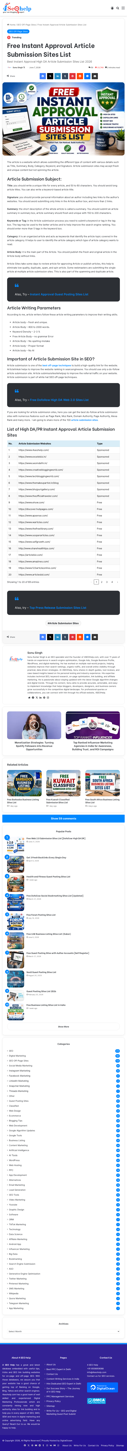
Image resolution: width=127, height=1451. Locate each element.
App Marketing (16, 1308)
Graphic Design (16, 1209)
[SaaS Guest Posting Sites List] (15, 979)
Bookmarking (15, 1259)
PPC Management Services (60, 1396)
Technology (15, 1229)
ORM (11, 1219)
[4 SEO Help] (17, 8)
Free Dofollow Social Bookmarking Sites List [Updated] (54, 895)
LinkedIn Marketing (19, 1081)
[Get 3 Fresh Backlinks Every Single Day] (15, 864)
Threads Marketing (18, 1091)
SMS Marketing (16, 1288)
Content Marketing (18, 1145)
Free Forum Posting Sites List (41, 914)
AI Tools (13, 1155)
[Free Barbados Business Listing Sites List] (24, 783)
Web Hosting (15, 1165)
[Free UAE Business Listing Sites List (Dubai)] (15, 940)
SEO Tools (14, 1195)
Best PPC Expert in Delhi (58, 1369)
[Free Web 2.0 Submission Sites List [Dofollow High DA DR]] (15, 845)
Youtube (13, 1204)
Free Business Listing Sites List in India (46, 1004)
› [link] (117, 582)
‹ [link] (91, 582)
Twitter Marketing (17, 1278)
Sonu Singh (18, 67)
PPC (11, 1170)
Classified (14, 1106)
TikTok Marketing (17, 1224)
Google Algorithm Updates (22, 1130)
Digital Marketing (17, 1056)
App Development (18, 1175)
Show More (63, 1026)
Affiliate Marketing (18, 1239)
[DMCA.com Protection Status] (96, 1403)
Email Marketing (17, 1185)
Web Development (18, 1125)
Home (12, 24)
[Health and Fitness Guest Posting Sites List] (15, 883)
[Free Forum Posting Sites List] (15, 921)
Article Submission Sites (64, 623)
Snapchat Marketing (19, 1086)
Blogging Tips (15, 1120)
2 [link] (101, 582)
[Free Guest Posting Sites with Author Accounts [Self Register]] (15, 959)
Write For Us (80, 1445)
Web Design (15, 1111)
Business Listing (17, 1140)
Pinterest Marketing (18, 1283)
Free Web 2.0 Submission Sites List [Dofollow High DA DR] (55, 838)
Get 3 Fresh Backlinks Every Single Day (46, 857)
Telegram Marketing (19, 1303)
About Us (51, 1364)
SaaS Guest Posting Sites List (41, 972)
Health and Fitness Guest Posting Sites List (48, 876)
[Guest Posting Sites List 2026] (15, 995)
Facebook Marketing (19, 1075)
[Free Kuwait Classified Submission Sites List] (63, 783)
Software (13, 1214)
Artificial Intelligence (19, 1150)
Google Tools (15, 1135)
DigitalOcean (66, 1440)
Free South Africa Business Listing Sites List (102, 801)
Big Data (13, 1254)
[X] (37, 698)
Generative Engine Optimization (24, 1273)
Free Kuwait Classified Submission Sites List (58, 801)
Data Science (15, 1234)
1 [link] (96, 582)
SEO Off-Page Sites (26, 24)
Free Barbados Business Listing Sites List (23, 801)
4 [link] (112, 582)
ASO (11, 1269)
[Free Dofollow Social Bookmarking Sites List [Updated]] (15, 902)
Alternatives (15, 1180)
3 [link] (107, 582)
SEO (11, 1051)
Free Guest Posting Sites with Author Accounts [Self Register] (57, 952)
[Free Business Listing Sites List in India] (15, 1011)
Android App (15, 1244)
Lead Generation (17, 1190)
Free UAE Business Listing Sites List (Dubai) (48, 933)
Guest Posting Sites (18, 1101)
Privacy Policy (53, 1401)
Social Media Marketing (20, 1065)
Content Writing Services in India (62, 1379)
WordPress (14, 1160)
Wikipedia (13, 1293)
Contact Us (52, 1374)
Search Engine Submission (22, 1264)
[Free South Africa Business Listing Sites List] (102, 783)
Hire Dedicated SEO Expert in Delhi (63, 1383)
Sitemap (50, 1406)
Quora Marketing (17, 1298)
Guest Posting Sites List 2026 (41, 991)
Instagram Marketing (19, 1070)
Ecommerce (15, 1115)
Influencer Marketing (19, 1249)
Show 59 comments (63, 818)
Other (12, 1096)
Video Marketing (17, 1200)
